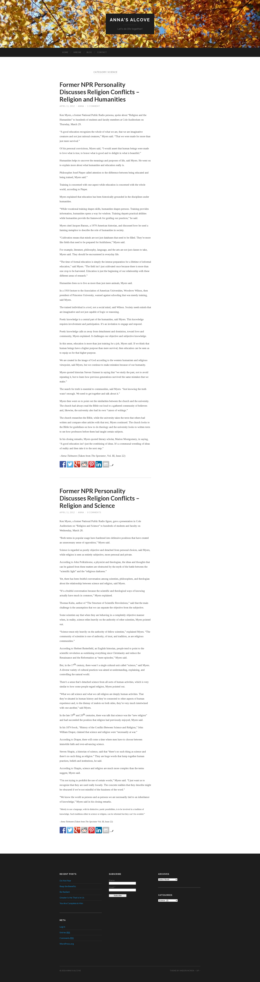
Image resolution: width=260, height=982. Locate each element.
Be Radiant (65, 892)
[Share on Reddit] (84, 464)
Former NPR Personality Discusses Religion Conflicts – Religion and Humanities (99, 92)
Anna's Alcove (130, 19)
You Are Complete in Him (71, 903)
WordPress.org (67, 943)
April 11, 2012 (67, 106)
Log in (62, 926)
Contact (102, 52)
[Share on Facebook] (63, 464)
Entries (65, 932)
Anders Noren (187, 971)
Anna (81, 106)
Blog (89, 52)
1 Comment (93, 106)
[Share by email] (106, 464)
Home (65, 52)
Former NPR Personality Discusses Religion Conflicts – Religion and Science (99, 498)
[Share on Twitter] (70, 464)
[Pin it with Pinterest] (91, 464)
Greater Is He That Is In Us (72, 897)
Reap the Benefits (68, 886)
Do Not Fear (65, 880)
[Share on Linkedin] (98, 464)
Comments (67, 938)
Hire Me (77, 52)
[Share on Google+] (77, 464)
